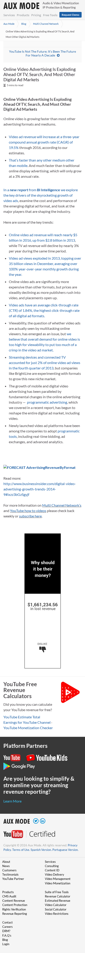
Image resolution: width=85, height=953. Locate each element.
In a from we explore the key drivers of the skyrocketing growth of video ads (40, 195)
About (6, 861)
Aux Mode (9, 23)
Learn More (12, 801)
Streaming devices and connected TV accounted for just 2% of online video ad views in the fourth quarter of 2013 (44, 362)
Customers (9, 870)
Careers (7, 926)
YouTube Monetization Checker (28, 728)
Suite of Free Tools (57, 892)
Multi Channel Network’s (61, 505)
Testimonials (10, 874)
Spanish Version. (41, 850)
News (6, 866)
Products (23, 15)
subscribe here (30, 516)
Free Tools (50, 15)
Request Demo (70, 14)
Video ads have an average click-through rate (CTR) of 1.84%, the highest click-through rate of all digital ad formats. (44, 310)
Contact (7, 922)
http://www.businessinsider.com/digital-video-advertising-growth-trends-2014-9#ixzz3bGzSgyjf (39, 489)
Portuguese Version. (65, 850)
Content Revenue (13, 900)
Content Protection (14, 905)
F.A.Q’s (6, 935)
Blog (23, 23)
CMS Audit (9, 896)
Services (9, 15)
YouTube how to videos (28, 510)
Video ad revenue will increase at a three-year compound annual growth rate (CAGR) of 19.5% (44, 142)
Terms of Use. (21, 850)
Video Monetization (57, 883)
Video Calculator (55, 905)
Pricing (36, 15)
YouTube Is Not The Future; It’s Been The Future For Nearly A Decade (42, 53)
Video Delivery (54, 874)
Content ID (52, 870)
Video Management (57, 879)
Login (5, 944)
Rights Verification (14, 909)
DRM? (6, 931)
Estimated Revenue (57, 900)
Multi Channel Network (46, 23)
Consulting (52, 866)
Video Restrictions (56, 913)
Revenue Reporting (14, 913)
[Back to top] (74, 926)
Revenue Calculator (57, 896)
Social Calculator (55, 909)
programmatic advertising (47, 402)
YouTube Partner (13, 879)
